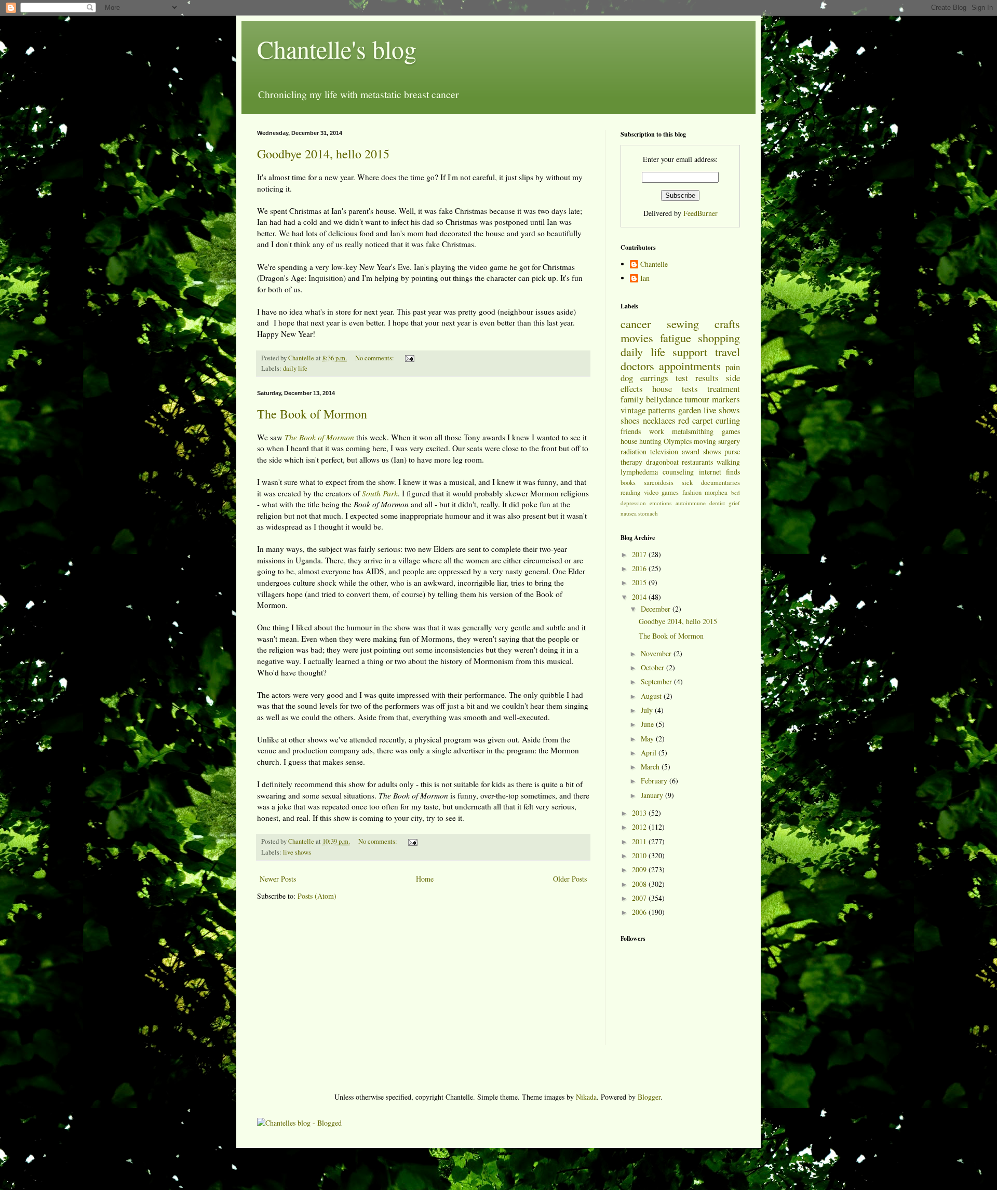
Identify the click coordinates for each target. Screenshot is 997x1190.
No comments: (375, 358)
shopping (719, 337)
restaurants (697, 462)
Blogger (649, 1097)
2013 (640, 813)
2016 (640, 568)
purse (732, 451)
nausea (629, 513)
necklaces (659, 420)
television (664, 451)
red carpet (695, 420)
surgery (729, 441)
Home (425, 879)
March (651, 767)
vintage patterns (648, 410)
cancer (636, 323)
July (648, 710)
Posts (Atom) (317, 896)
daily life (295, 368)
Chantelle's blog (336, 48)
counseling (678, 472)
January (653, 795)
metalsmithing (692, 431)
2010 (640, 855)
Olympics (678, 441)
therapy (631, 462)
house (662, 389)
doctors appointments (671, 365)
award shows (701, 451)
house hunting (641, 441)
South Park (380, 493)
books (628, 482)
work (656, 431)
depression (633, 503)
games (731, 431)
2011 (640, 841)
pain (732, 367)
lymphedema (639, 472)
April (649, 753)
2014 (640, 597)
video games (661, 492)
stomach (648, 513)
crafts (727, 323)
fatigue (675, 337)
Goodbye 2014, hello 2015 (323, 153)
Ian (645, 278)
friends (631, 431)
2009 (640, 869)
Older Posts (570, 879)
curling (728, 420)
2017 (640, 554)
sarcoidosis (658, 482)
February (655, 781)
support (689, 351)
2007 (640, 898)
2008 (640, 884)
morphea (716, 492)
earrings (654, 378)
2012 (640, 827)
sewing (683, 323)
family (632, 399)
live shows (297, 852)
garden (689, 410)
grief (734, 503)
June (648, 724)
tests (690, 389)
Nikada (586, 1097)
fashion (692, 492)
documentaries (720, 482)
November (657, 653)
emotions (660, 503)
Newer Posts (278, 879)
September (657, 681)
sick (687, 482)
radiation (633, 451)
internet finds (719, 472)
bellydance (664, 399)
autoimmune (691, 503)
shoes (630, 420)
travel (727, 351)
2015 (640, 582)
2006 (640, 912)
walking (728, 462)
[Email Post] (409, 358)
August (652, 696)
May (648, 738)
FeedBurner (700, 213)
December (656, 609)
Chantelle (654, 264)
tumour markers (712, 399)
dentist (717, 503)
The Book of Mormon (312, 413)
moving (705, 441)
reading (630, 492)
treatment (723, 389)
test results (697, 378)
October (653, 667)
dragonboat (662, 462)
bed (735, 492)
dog (627, 378)
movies (637, 337)
